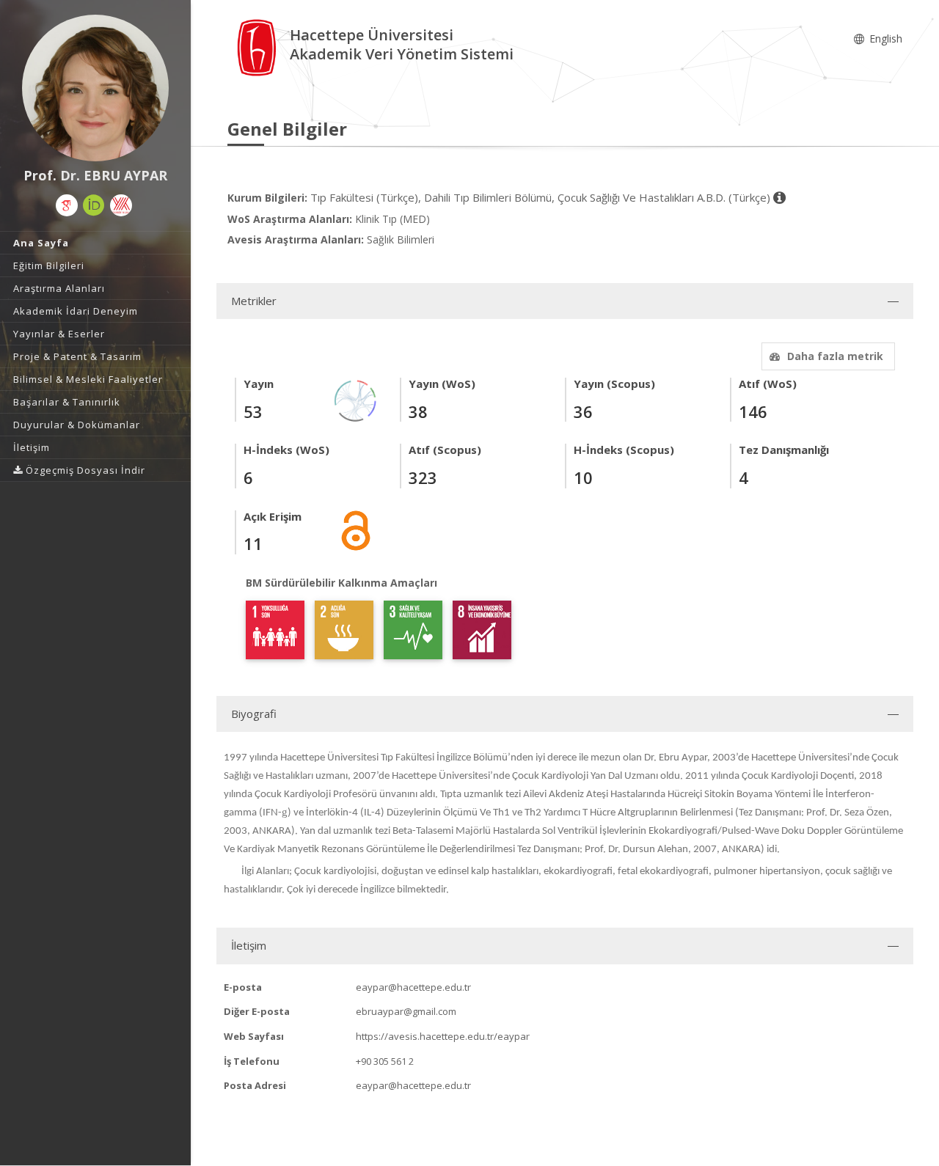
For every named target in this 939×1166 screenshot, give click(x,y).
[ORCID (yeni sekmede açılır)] (93, 205)
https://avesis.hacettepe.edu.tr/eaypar (443, 1036)
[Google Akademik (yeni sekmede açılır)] (67, 205)
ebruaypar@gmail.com (406, 1011)
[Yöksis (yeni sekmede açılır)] (121, 205)
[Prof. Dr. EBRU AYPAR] (95, 88)
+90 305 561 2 (385, 1061)
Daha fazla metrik (835, 356)
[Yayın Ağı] (355, 400)
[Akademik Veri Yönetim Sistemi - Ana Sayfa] (258, 47)
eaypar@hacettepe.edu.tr (413, 987)
